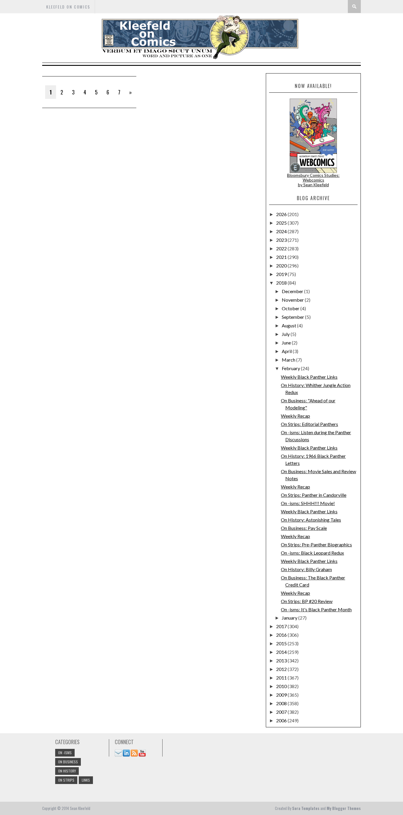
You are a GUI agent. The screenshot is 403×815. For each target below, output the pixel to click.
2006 (282, 720)
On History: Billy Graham (306, 569)
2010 (282, 686)
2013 (282, 660)
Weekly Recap (295, 416)
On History (67, 770)
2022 (282, 248)
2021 (282, 257)
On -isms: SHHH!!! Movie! (308, 503)
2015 (282, 643)
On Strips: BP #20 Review (306, 601)
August (289, 325)
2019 (282, 274)
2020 (282, 265)
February (291, 368)
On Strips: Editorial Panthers (309, 424)
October (291, 308)
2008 (282, 703)
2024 (282, 231)
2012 (282, 669)
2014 (282, 652)
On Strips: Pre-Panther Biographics (316, 544)
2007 (282, 712)
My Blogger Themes (344, 808)
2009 (282, 695)
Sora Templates (306, 808)
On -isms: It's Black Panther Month (316, 609)
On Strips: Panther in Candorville (313, 495)
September (293, 317)
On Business (68, 761)
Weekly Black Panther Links (309, 377)
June (287, 342)
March (289, 359)
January (290, 617)
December (293, 291)
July (286, 334)
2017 (282, 626)
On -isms (65, 752)
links (86, 780)
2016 (282, 635)
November (293, 300)
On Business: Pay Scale (304, 528)
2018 (282, 282)
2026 (282, 214)
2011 (282, 677)
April (287, 351)
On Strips (66, 780)
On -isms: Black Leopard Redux (312, 553)
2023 (282, 240)
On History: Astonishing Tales (311, 519)
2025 (282, 223)
